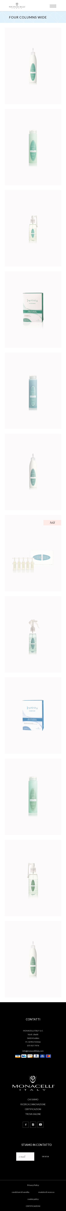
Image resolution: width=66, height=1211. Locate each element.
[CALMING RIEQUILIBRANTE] (33, 878)
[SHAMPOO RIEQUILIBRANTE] (33, 797)
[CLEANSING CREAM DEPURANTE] (33, 66)
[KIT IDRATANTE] (33, 715)
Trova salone (33, 1114)
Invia (45, 1156)
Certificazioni (33, 1109)
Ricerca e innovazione (33, 1104)
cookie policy (33, 1199)
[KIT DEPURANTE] (33, 309)
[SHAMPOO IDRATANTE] (33, 391)
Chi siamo (33, 1099)
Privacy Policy (33, 1185)
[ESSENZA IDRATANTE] (33, 553)
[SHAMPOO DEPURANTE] (33, 147)
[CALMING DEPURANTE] (33, 228)
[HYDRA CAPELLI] (33, 634)
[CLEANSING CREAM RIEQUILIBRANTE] (33, 959)
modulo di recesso (46, 1192)
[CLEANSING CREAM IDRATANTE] (33, 472)
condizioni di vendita (20, 1192)
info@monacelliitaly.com (33, 1051)
